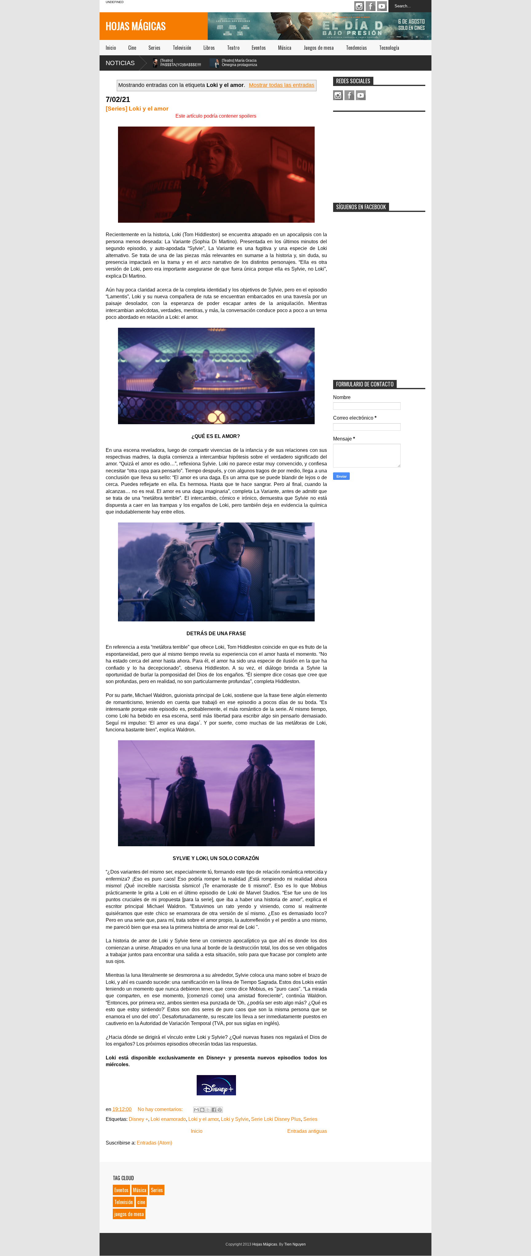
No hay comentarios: (161, 1109)
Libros (209, 47)
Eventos (259, 47)
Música (284, 47)
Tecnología (389, 47)
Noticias (120, 63)
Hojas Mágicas (136, 25)
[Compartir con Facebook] (214, 1110)
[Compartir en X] (208, 1110)
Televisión (182, 47)
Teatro (233, 47)
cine (141, 1202)
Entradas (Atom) (154, 1142)
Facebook (371, 6)
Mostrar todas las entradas (281, 85)
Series (154, 47)
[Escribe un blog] (202, 1110)
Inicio (111, 47)
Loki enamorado (168, 1119)
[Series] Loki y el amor (137, 108)
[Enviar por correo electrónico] (196, 1110)
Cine (132, 47)
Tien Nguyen (295, 1244)
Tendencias (356, 47)
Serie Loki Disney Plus (276, 1119)
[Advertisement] (379, 153)
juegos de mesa (129, 1214)
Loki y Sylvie (235, 1119)
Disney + (138, 1119)
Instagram (359, 6)
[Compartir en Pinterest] (220, 1110)
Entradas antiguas (307, 1131)
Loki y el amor (203, 1119)
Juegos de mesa (319, 47)
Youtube (382, 6)
